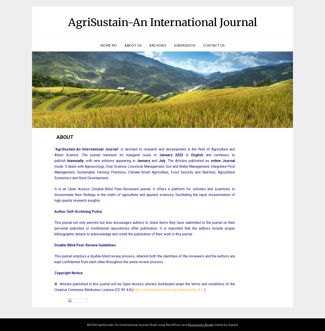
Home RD (108, 45)
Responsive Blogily (201, 325)
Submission (184, 45)
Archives (157, 45)
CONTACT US (214, 45)
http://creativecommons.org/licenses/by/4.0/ (169, 290)
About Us (132, 45)
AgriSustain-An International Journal (162, 22)
